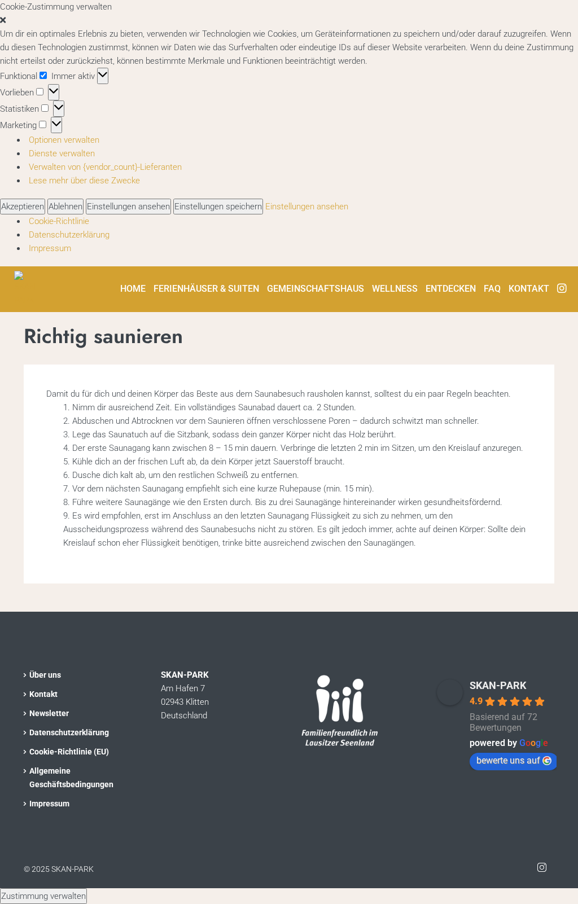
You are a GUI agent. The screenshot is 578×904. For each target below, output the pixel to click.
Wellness (395, 288)
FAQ (492, 288)
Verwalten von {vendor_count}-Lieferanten (105, 167)
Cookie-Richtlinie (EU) (69, 751)
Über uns (45, 674)
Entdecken (451, 288)
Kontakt (529, 288)
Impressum (50, 248)
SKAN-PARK (498, 685)
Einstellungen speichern (218, 206)
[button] (289, 20)
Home (133, 288)
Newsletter (49, 713)
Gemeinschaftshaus (315, 288)
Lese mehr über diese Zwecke (84, 180)
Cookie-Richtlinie (59, 221)
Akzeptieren (22, 206)
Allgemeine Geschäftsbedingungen (71, 777)
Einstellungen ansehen (128, 206)
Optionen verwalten (64, 140)
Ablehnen (65, 206)
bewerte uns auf (508, 760)
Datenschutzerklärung (69, 235)
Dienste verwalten (62, 153)
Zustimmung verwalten (43, 896)
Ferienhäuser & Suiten (206, 288)
